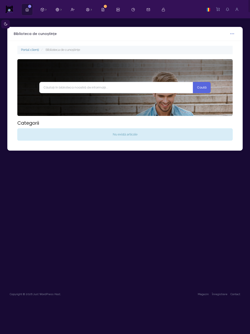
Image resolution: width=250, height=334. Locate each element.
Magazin (203, 294)
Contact (235, 294)
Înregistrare (220, 294)
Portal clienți (30, 50)
